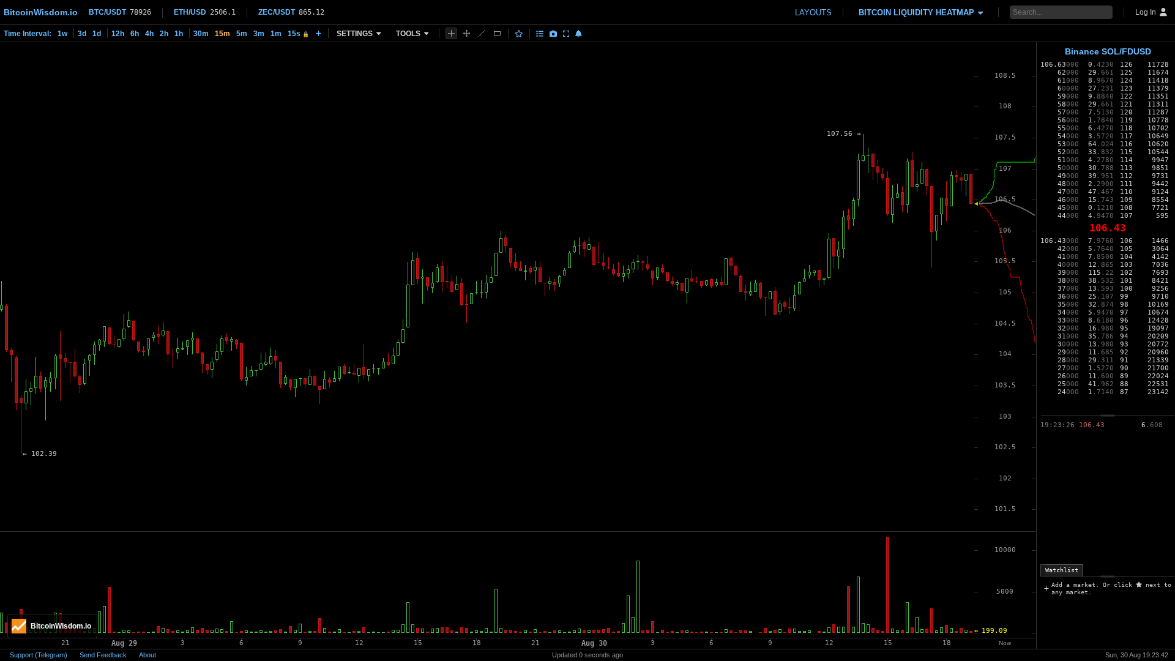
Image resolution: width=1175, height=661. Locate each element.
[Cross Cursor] (451, 33)
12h (117, 33)
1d (96, 33)
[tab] (1061, 570)
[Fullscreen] (566, 33)
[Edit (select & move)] (466, 33)
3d (82, 33)
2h (164, 33)
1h (178, 33)
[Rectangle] (497, 33)
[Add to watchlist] (519, 33)
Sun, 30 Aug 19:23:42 (1136, 655)
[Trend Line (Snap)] (482, 33)
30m (201, 33)
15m (222, 33)
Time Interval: (27, 33)
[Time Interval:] (318, 33)
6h (134, 33)
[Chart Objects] (539, 33)
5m (241, 33)
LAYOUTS (813, 12)
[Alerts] (578, 33)
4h (149, 33)
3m (258, 33)
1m (276, 33)
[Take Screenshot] (553, 33)
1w (62, 33)
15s (298, 33)
